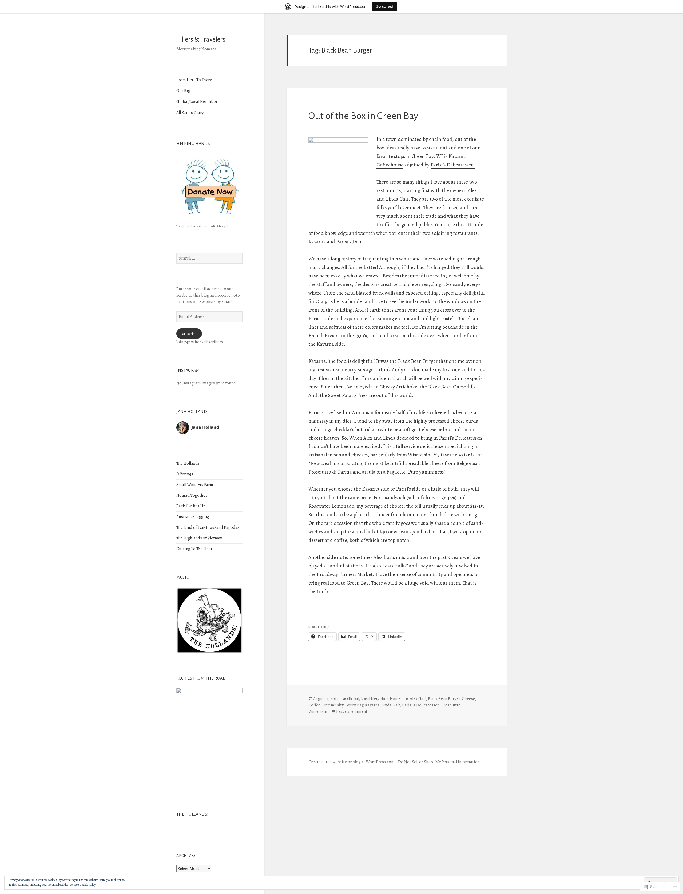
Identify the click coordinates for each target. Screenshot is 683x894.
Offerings (184, 474)
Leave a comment (351, 711)
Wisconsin (317, 711)
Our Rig (183, 91)
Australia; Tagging (192, 517)
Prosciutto (450, 705)
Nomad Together (191, 495)
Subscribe (189, 333)
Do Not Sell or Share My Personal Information (439, 762)
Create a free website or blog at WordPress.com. (352, 762)
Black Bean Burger (444, 699)
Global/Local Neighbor (196, 102)
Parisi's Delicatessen (420, 705)
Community (332, 705)
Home (395, 699)
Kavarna (325, 344)
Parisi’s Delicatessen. (453, 164)
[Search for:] (209, 258)
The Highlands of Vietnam (199, 538)
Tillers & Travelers (200, 39)
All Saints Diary (190, 113)
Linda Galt (391, 705)
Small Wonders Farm (194, 485)
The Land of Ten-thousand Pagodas (207, 527)
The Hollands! (188, 463)
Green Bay (354, 705)
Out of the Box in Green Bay (363, 116)
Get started (384, 7)
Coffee (314, 705)
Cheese (468, 699)
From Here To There (194, 80)
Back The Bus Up (191, 506)
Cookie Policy (88, 885)
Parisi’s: (316, 412)
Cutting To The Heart (195, 549)
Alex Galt (418, 699)
